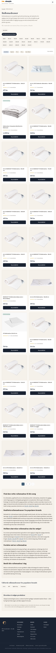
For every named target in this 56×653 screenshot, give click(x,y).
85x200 (26, 38)
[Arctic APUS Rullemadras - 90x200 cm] (41, 282)
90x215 (43, 38)
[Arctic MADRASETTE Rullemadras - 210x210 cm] (14, 368)
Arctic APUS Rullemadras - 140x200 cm (40, 468)
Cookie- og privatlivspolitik (41, 645)
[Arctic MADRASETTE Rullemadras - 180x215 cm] (41, 197)
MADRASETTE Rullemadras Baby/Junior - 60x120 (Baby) (13, 297)
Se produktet (14, 94)
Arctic (36, 557)
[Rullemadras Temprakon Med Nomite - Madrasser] (14, 111)
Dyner (18, 634)
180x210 (4, 45)
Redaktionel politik (20, 645)
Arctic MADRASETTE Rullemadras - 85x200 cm (13, 169)
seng (21, 502)
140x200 (17, 42)
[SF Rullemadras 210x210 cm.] (14, 322)
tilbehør (12, 551)
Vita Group (32, 632)
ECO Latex (32, 636)
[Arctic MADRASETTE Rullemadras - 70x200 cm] (41, 154)
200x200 (17, 45)
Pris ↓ (22, 52)
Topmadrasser (20, 632)
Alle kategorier (20, 636)
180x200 (48, 42)
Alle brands (33, 639)
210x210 (29, 45)
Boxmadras (19, 625)
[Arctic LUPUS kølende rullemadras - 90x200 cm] (41, 69)
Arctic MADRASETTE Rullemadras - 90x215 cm (40, 255)
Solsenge (19, 627)
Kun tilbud (28, 52)
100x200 (4, 42)
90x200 (32, 38)
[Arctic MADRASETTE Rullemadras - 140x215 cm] (14, 239)
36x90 (4, 38)
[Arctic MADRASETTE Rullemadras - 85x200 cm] (14, 154)
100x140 (50, 38)
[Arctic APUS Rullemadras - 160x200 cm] (14, 453)
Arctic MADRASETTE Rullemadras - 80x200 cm (40, 340)
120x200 (11, 42)
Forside (3, 9)
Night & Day (31, 557)
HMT (21, 522)
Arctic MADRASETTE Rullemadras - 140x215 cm (14, 255)
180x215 (11, 45)
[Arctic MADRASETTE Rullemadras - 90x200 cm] (41, 111)
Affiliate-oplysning (29, 645)
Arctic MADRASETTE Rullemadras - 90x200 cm (40, 127)
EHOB (31, 625)
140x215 (23, 42)
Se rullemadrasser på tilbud (9, 34)
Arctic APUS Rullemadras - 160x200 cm (12, 468)
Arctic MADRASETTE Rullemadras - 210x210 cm (14, 383)
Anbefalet (6, 52)
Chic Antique (33, 629)
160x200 (29, 42)
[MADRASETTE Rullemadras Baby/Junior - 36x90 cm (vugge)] (41, 410)
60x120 (9, 38)
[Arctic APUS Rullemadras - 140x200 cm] (41, 453)
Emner (45, 627)
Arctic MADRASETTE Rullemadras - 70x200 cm (40, 169)
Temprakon (32, 520)
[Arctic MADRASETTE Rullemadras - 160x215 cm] (14, 69)
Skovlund (32, 627)
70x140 (39, 535)
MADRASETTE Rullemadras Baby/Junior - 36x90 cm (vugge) (40, 426)
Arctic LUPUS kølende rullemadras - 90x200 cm (41, 84)
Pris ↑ (17, 52)
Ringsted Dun (33, 634)
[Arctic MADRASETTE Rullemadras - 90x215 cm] (41, 239)
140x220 (18, 541)
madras (4, 18)
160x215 (35, 42)
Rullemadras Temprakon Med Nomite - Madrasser (13, 127)
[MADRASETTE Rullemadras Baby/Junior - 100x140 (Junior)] (14, 410)
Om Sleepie (46, 625)
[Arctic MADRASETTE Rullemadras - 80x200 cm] (41, 325)
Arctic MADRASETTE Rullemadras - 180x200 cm (14, 212)
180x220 (24, 541)
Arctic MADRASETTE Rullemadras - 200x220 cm (41, 383)
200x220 (23, 45)
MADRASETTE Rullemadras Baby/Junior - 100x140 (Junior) (13, 426)
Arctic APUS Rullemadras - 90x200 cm (39, 297)
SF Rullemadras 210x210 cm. (10, 333)
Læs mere (5, 30)
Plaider (18, 629)
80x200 (21, 38)
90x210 (38, 38)
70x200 (15, 38)
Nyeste (12, 52)
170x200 (42, 42)
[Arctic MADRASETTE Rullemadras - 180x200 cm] (14, 197)
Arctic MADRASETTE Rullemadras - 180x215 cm (41, 212)
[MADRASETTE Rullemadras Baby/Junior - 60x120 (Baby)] (14, 282)
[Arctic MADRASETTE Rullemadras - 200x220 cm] (41, 368)
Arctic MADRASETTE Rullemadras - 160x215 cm (14, 84)
